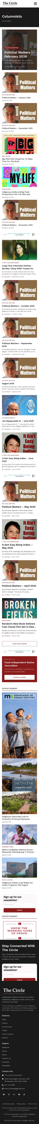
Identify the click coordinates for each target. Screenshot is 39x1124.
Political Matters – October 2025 (18, 306)
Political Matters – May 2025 (18, 506)
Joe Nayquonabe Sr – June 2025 (18, 421)
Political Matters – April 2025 (19, 585)
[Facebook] (4, 1094)
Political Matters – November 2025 (17, 225)
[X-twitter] (14, 1094)
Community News (7, 781)
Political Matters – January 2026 (16, 98)
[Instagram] (9, 1094)
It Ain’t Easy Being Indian (10, 262)
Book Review (6, 156)
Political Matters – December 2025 (17, 128)
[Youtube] (19, 1094)
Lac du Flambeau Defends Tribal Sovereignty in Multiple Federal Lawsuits (16, 786)
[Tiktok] (24, 1094)
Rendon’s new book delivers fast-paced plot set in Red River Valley (18, 626)
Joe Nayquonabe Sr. (8, 418)
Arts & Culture (7, 880)
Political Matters (11, 47)
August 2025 (8, 383)
